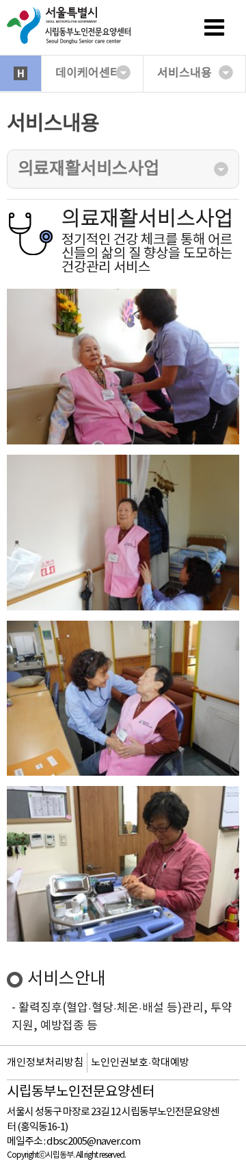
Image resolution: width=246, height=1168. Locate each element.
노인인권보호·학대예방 (140, 1063)
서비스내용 (184, 73)
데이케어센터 (88, 73)
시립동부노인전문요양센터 (80, 1092)
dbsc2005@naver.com (93, 1141)
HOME (20, 73)
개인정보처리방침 (45, 1063)
